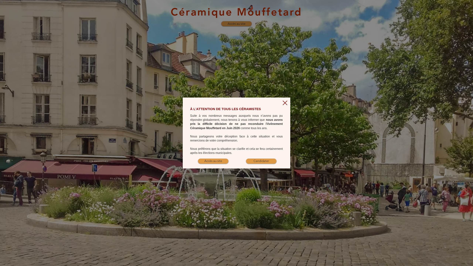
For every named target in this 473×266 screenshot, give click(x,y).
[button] (285, 102)
